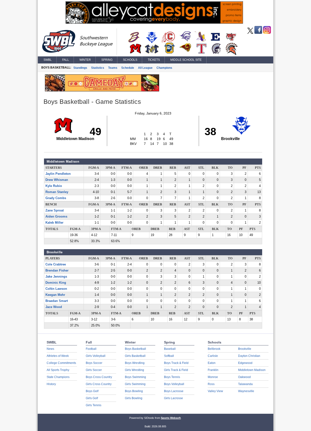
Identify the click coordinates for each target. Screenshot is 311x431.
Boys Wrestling (135, 363)
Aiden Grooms (56, 216)
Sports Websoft (171, 417)
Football (91, 349)
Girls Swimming (135, 384)
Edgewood (245, 363)
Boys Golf (92, 391)
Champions (164, 68)
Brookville (244, 349)
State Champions (58, 377)
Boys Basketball (135, 349)
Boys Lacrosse (173, 391)
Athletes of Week (58, 356)
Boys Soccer (94, 363)
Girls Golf (92, 398)
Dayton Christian (249, 356)
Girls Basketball (135, 356)
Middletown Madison (252, 370)
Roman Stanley (56, 192)
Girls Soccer (94, 370)
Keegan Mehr (55, 295)
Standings (80, 68)
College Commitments (61, 363)
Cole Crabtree (55, 264)
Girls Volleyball (95, 356)
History (51, 384)
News (50, 349)
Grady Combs (55, 198)
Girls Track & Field (176, 370)
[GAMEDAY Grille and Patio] (102, 90)
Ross (211, 384)
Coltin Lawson (56, 288)
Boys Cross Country (99, 377)
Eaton (212, 363)
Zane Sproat (54, 210)
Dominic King (55, 282)
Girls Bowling (133, 398)
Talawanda (245, 384)
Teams (112, 68)
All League (145, 68)
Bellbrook (214, 349)
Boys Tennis (172, 377)
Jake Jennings (56, 276)
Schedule (127, 68)
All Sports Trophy (58, 370)
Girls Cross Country (99, 384)
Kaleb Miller (54, 222)
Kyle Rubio (53, 186)
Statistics (97, 68)
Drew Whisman (56, 180)
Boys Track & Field (176, 363)
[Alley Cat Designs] (154, 22)
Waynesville (246, 391)
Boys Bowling (134, 391)
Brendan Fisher (57, 270)
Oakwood (244, 377)
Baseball (170, 349)
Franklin (213, 370)
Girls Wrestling (134, 370)
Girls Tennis (93, 405)
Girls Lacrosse (173, 398)
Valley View (215, 391)
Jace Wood (53, 307)
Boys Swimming (135, 377)
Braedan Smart (56, 301)
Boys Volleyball (174, 384)
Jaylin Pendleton (58, 174)
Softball (169, 356)
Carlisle (213, 356)
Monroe (213, 377)
